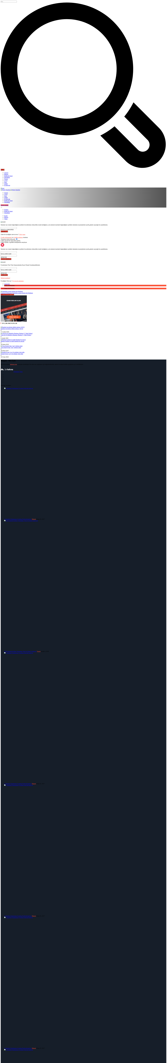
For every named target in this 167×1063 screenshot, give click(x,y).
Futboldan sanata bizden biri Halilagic (22, 293)
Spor (5, 182)
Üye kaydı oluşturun (18, 281)
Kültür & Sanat (8, 176)
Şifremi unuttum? (5, 278)
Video (5, 219)
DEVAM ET (4, 231)
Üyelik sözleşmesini (6, 237)
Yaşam (6, 179)
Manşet (6, 174)
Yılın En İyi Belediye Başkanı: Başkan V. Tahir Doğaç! (16, 335)
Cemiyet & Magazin (6, 293)
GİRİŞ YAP (4, 275)
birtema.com (13, 364)
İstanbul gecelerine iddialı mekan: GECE (12, 328)
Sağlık (6, 183)
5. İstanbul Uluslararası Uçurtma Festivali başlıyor (18, 519)
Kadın (6, 216)
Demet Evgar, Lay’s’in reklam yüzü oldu (12, 354)
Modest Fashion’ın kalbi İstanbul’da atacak (12, 341)
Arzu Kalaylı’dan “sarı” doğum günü (11, 347)
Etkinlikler (7, 177)
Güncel (6, 172)
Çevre (5, 180)
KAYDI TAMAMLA (6, 259)
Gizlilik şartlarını (18, 237)
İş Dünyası (7, 185)
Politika (6, 209)
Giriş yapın (22, 234)
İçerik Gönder (4, 205)
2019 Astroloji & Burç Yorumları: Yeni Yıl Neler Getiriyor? (20, 651)
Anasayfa (7, 284)
